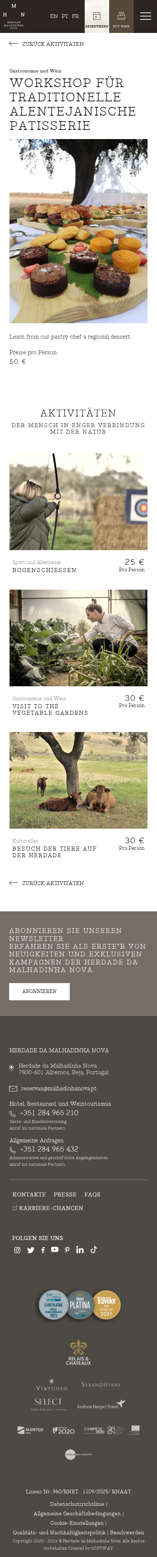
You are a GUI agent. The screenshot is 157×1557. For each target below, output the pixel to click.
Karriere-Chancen (50, 1208)
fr (75, 16)
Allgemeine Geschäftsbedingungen (77, 1513)
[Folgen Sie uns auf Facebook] (43, 1251)
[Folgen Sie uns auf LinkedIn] (80, 1251)
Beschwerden (127, 1532)
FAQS (92, 1195)
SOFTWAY (102, 1548)
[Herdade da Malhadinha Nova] (14, 16)
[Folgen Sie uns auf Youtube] (54, 1251)
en (54, 16)
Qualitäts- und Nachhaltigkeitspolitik (59, 1532)
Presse (65, 1195)
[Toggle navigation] (147, 15)
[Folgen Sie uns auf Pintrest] (67, 1251)
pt (65, 16)
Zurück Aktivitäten (52, 44)
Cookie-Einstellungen (77, 1523)
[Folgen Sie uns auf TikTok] (93, 1251)
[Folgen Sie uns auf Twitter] (31, 1251)
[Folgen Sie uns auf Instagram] (17, 1251)
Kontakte (29, 1195)
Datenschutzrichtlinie (77, 1504)
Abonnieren (39, 991)
